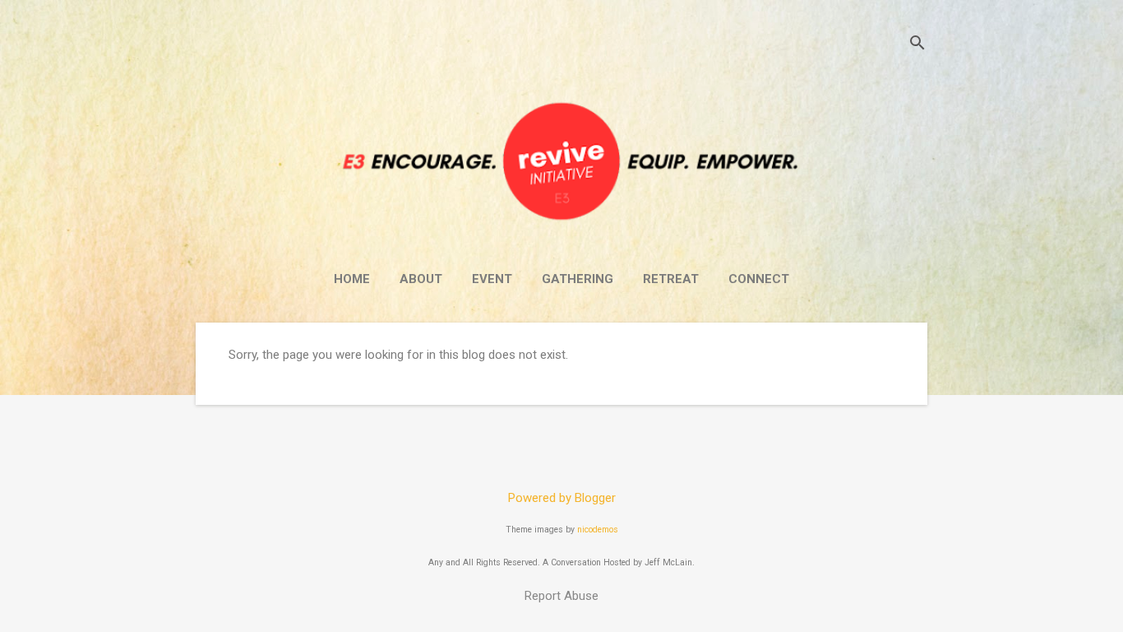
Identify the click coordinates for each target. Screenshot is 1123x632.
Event (492, 279)
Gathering (577, 279)
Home (352, 279)
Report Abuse (561, 595)
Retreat (671, 279)
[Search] (917, 45)
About (421, 279)
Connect (758, 279)
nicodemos (597, 529)
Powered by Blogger (562, 497)
